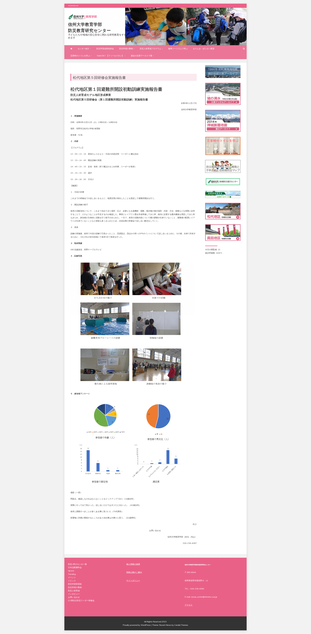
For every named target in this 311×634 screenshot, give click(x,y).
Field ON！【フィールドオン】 (110, 55)
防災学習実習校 (75, 584)
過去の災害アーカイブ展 (141, 55)
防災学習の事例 (126, 48)
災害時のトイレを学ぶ (80, 55)
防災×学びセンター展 (77, 564)
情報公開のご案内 (134, 572)
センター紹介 (83, 48)
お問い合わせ (74, 597)
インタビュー (74, 594)
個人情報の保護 (133, 564)
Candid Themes (181, 625)
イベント (72, 577)
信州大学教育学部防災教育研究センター (89, 27)
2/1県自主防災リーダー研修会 (81, 600)
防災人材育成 (74, 590)
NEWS (71, 571)
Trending (72, 574)
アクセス (188, 605)
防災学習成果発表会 (105, 48)
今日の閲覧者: (211, 249)
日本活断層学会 (75, 567)
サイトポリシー (133, 580)
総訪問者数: (210, 253)
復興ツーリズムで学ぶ (178, 48)
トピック (72, 580)
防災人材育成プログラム (150, 48)
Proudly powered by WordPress (137, 625)
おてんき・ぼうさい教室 (203, 48)
